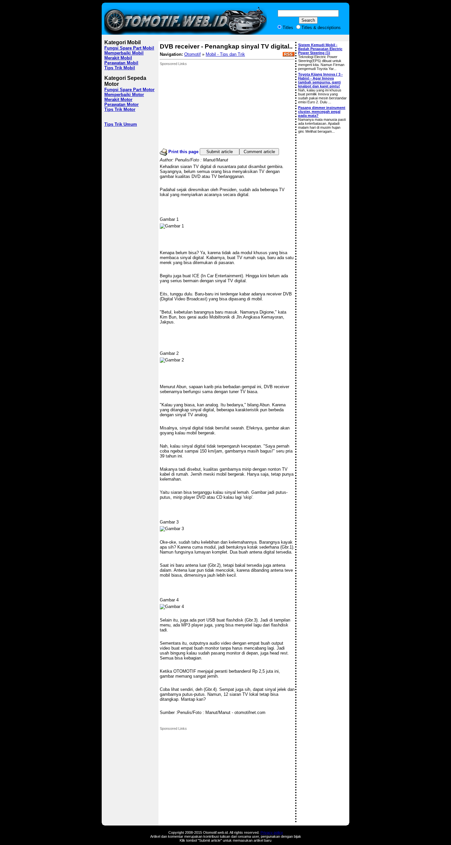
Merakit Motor (118, 99)
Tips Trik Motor (119, 109)
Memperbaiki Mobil (124, 53)
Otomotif (192, 54)
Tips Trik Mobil (119, 67)
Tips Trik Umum (120, 124)
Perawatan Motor (121, 104)
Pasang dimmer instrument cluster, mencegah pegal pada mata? (321, 112)
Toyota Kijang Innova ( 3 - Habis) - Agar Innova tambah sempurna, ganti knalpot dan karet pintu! (320, 80)
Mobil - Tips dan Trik (225, 54)
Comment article (259, 151)
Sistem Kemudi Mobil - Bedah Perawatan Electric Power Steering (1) (320, 49)
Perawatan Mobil (121, 62)
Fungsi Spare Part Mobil (129, 48)
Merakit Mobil (118, 57)
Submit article (219, 151)
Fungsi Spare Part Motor (129, 89)
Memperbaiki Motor (124, 94)
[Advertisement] (209, 107)
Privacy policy (271, 832)
